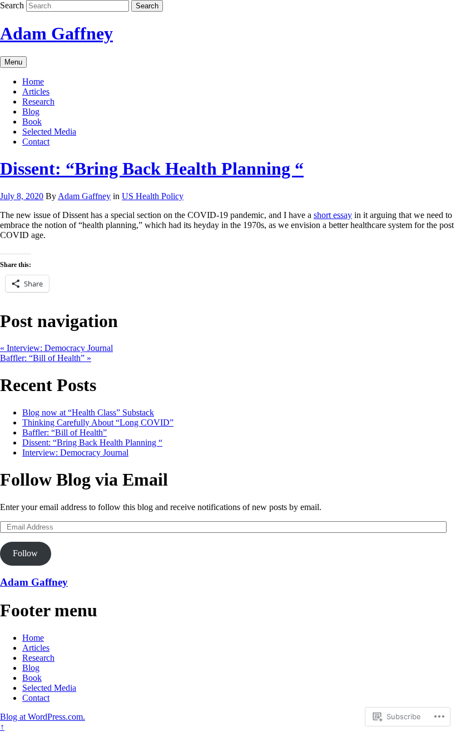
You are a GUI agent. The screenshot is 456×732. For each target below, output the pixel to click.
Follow (25, 553)
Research (38, 101)
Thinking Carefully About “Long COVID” (98, 422)
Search (12, 5)
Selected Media (49, 131)
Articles (35, 91)
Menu (13, 62)
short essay (333, 215)
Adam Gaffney (56, 33)
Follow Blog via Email (84, 479)
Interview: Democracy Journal (56, 348)
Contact (35, 141)
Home (33, 81)
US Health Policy (153, 196)
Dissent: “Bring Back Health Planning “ (152, 169)
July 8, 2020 (21, 196)
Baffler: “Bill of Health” (45, 358)
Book (32, 121)
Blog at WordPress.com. (42, 716)
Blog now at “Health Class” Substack (88, 412)
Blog (30, 111)
